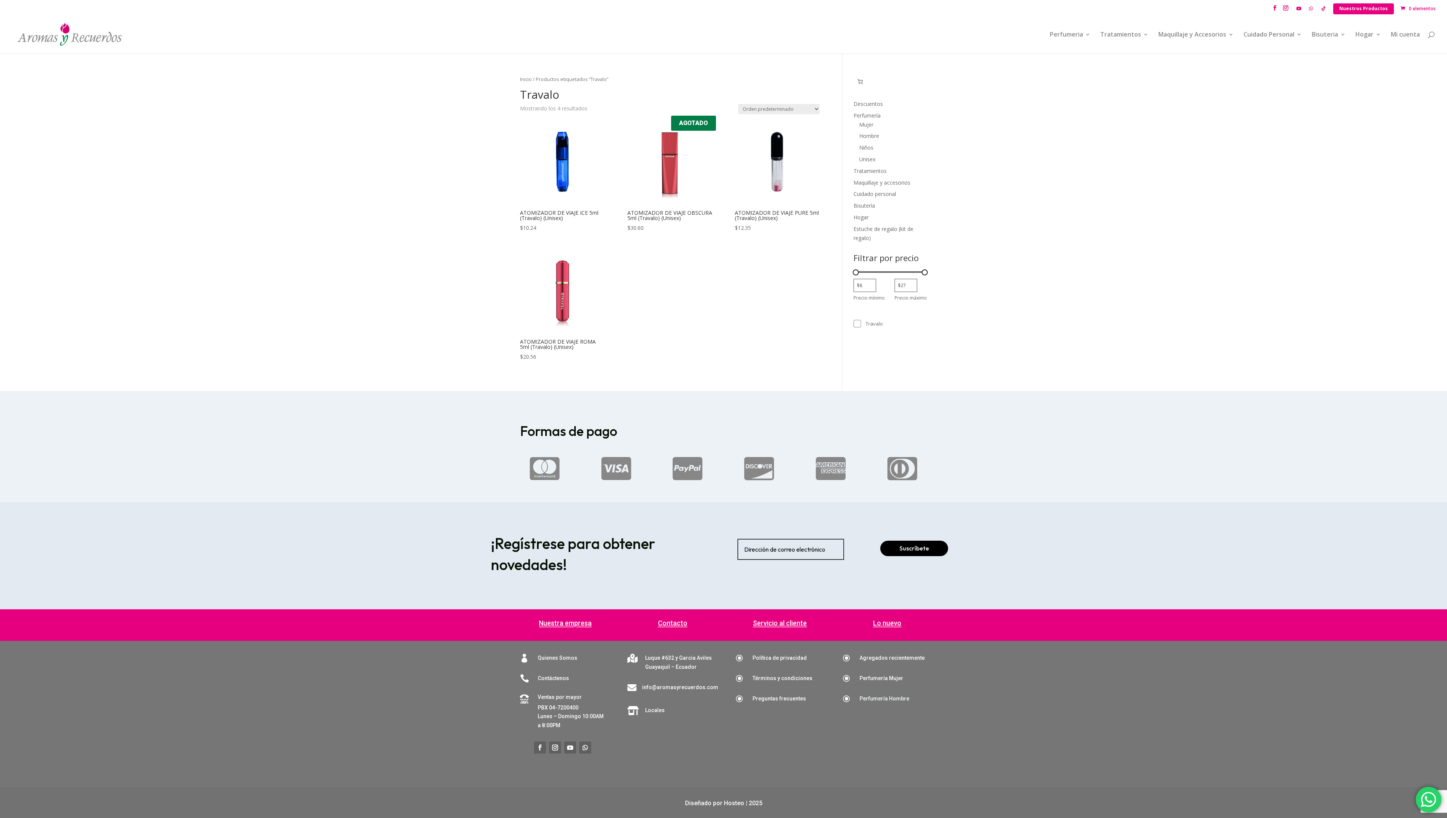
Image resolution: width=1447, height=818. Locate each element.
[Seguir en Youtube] (570, 748)
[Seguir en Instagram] (555, 748)
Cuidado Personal (1269, 35)
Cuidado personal (875, 193)
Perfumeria (1066, 35)
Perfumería (867, 115)
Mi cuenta (1405, 35)
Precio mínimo (869, 298)
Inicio (526, 79)
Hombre (869, 135)
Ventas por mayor (560, 697)
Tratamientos (1120, 35)
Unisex (867, 159)
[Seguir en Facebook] (540, 748)
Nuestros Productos (1363, 8)
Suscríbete (914, 548)
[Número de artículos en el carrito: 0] (860, 81)
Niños (866, 147)
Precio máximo (911, 298)
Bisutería (864, 205)
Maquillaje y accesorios (882, 182)
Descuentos (868, 103)
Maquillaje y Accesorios (1192, 35)
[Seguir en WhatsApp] (585, 748)
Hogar (1364, 35)
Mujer (866, 124)
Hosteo (734, 803)
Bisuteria (1325, 35)
